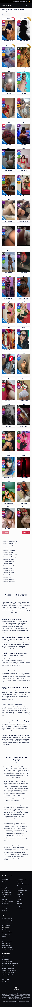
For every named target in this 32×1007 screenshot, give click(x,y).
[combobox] (6, 14)
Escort (8, 40)
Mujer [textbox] (23, 14)
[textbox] (5, 15)
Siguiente (25, 532)
